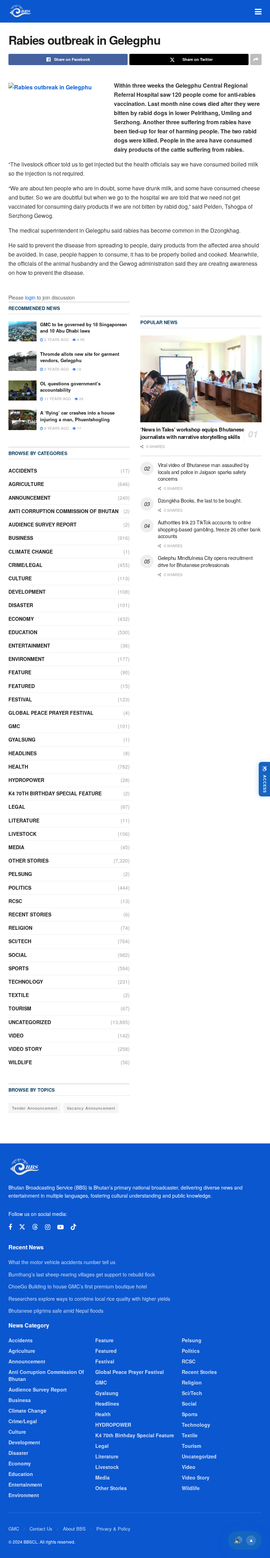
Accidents (22, 470)
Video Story (25, 1048)
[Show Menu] (258, 11)
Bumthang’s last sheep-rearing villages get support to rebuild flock (81, 1274)
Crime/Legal (25, 564)
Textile (18, 994)
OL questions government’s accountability (70, 386)
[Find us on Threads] (35, 1227)
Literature (23, 820)
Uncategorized (29, 1022)
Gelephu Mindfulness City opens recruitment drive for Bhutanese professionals (205, 561)
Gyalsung (22, 739)
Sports (18, 968)
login (30, 297)
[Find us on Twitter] (22, 1227)
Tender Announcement (34, 1108)
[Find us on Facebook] (10, 1227)
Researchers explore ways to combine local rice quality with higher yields (89, 1298)
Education (22, 632)
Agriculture (26, 483)
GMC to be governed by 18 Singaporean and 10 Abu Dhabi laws (83, 327)
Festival (20, 699)
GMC (14, 726)
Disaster (20, 604)
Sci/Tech (19, 941)
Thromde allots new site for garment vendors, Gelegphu (79, 357)
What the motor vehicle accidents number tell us (61, 1262)
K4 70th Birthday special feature (55, 793)
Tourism (19, 1008)
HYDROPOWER (26, 779)
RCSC (15, 900)
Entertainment (29, 645)
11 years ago (57, 398)
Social (17, 954)
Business (20, 537)
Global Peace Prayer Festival (51, 712)
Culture (20, 578)
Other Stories (28, 860)
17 (78, 428)
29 (80, 398)
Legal (16, 806)
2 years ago (56, 339)
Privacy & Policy (113, 1528)
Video (16, 1035)
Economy (21, 618)
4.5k (80, 339)
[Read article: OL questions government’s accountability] (22, 390)
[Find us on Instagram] (47, 1227)
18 (78, 369)
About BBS (74, 1528)
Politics (19, 887)
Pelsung (20, 873)
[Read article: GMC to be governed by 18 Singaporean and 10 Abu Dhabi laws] (22, 331)
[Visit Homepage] (19, 11)
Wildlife (20, 1062)
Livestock (22, 833)
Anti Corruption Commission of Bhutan (63, 511)
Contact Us (41, 1528)
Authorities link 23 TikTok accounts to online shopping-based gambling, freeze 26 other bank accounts (209, 529)
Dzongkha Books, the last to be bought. (200, 500)
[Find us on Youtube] (60, 1227)
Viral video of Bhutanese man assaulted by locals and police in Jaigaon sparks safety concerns (203, 471)
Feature (19, 672)
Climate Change (30, 551)
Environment (26, 658)
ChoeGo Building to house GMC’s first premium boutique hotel (77, 1286)
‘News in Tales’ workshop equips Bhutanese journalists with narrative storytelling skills (192, 433)
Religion (20, 927)
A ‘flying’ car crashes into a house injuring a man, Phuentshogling (77, 415)
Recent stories (29, 914)
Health (18, 766)
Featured (21, 685)
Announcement (29, 497)
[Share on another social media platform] (256, 59)
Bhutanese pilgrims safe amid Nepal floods (55, 1310)
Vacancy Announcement (91, 1108)
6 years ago (56, 369)
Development (27, 591)
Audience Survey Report (42, 524)
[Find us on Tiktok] (73, 1227)
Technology (25, 981)
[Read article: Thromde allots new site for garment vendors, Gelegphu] (22, 361)
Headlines (22, 753)
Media (16, 847)
